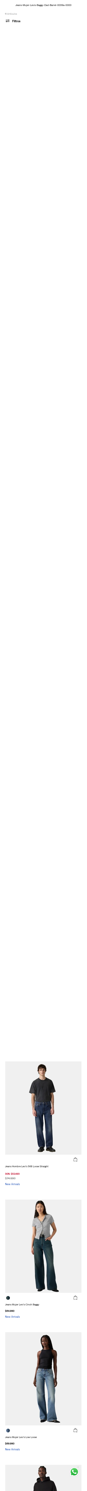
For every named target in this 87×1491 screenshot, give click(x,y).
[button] (75, 1160)
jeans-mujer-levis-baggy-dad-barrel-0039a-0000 (43, 5)
